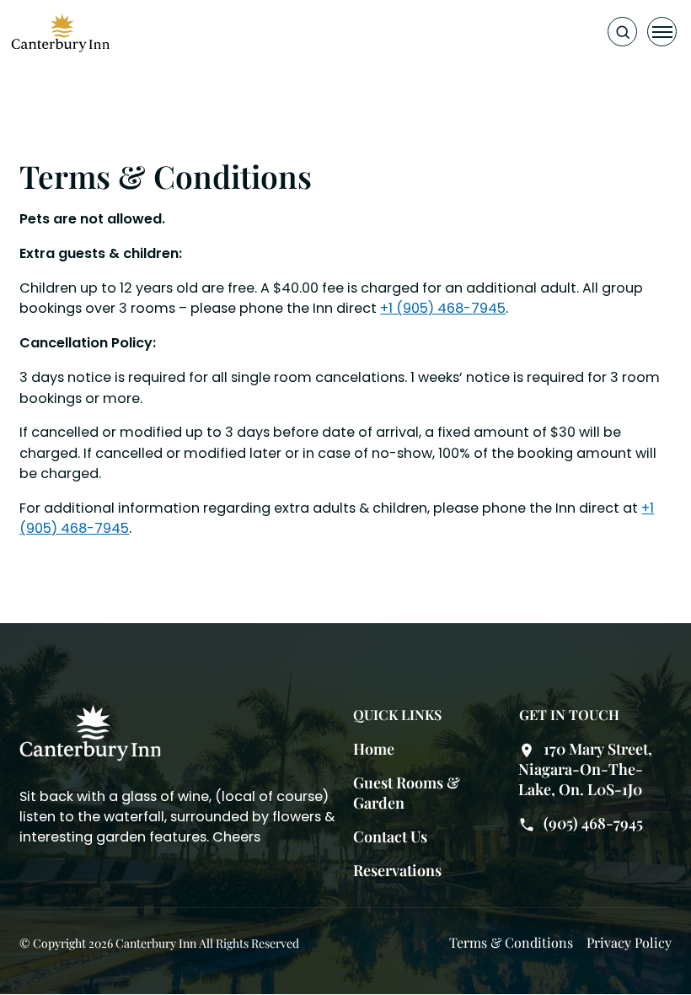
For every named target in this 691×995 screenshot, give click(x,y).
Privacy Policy (629, 942)
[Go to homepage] (60, 32)
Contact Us (390, 836)
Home (373, 749)
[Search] (622, 31)
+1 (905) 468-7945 (443, 308)
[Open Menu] (662, 31)
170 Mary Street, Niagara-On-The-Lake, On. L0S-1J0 (585, 769)
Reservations (397, 870)
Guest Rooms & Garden (406, 792)
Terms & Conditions (511, 942)
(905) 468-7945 (593, 823)
